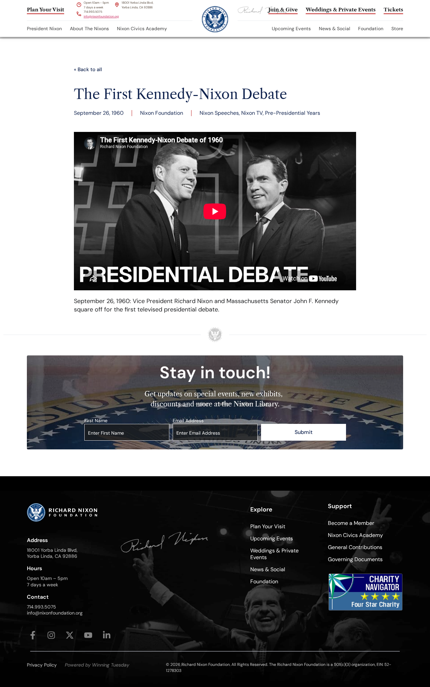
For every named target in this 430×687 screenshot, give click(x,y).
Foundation (370, 29)
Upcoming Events (291, 29)
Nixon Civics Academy (142, 29)
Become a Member (351, 523)
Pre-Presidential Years (292, 112)
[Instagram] (51, 635)
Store (397, 29)
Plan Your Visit (267, 526)
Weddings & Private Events (274, 554)
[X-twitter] (70, 635)
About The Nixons (89, 29)
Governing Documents (355, 559)
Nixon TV (252, 112)
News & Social (334, 29)
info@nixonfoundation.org (101, 16)
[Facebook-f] (33, 635)
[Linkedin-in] (107, 635)
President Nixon (44, 29)
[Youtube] (88, 635)
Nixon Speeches (219, 112)
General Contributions (355, 547)
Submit (303, 432)
